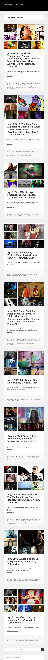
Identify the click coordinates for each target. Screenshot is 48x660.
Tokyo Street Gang (20, 155)
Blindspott (37, 579)
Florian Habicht (14, 340)
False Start (17, 274)
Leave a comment (12, 88)
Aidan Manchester (27, 83)
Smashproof (26, 215)
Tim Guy (31, 399)
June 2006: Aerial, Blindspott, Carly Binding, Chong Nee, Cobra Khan (23, 561)
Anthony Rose (19, 457)
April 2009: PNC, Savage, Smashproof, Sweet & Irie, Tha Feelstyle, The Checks (21, 195)
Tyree (39, 86)
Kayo (33, 152)
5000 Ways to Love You (14, 5)
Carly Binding (10, 580)
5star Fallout (27, 456)
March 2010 (19, 151)
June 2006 (21, 579)
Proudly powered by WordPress (14, 657)
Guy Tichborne (13, 520)
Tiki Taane (27, 399)
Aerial (26, 579)
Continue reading (12, 76)
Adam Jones (32, 456)
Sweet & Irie (31, 215)
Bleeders (24, 457)
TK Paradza (14, 155)
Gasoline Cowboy (23, 274)
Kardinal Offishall (30, 639)
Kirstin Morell (27, 340)
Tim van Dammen (16, 217)
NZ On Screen (27, 84)
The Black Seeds (23, 342)
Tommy (34, 399)
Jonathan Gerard (10, 459)
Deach (23, 152)
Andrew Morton (34, 83)
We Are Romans (28, 87)
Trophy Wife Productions (19, 522)
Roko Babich (9, 86)
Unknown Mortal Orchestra (13, 87)
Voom (29, 522)
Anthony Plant (34, 151)
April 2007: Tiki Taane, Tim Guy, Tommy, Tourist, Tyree (22, 381)
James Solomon (21, 399)
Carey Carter (33, 397)
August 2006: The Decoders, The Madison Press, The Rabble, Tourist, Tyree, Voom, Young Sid (23, 498)
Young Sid (34, 87)
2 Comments (11, 344)
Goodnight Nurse (31, 274)
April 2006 (21, 637)
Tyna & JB (31, 640)
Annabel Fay (13, 457)
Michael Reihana (13, 215)
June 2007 (20, 339)
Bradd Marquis (34, 273)
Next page (42, 649)
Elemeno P (9, 274)
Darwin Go (20, 152)
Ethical (13, 274)
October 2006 (20, 456)
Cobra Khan (35, 457)
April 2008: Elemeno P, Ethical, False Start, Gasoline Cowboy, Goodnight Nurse (23, 255)
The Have (18, 640)
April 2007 (20, 397)
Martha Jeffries (10, 581)
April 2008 (20, 273)
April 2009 (20, 214)
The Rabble (27, 343)
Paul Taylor (18, 520)
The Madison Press (31, 520)
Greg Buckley (28, 152)
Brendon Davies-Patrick (12, 152)
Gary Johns (33, 214)
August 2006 (19, 519)
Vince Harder (22, 87)
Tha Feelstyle (37, 215)
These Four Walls (22, 154)
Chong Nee (16, 580)
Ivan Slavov (15, 84)
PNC (19, 215)
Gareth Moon (21, 340)
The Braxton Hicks (31, 342)
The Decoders (24, 520)
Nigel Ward (36, 152)
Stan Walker (15, 86)
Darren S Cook (34, 519)
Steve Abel (11, 342)
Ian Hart (12, 639)
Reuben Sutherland (34, 84)
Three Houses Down (31, 154)
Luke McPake (33, 340)
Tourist (38, 399)
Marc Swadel (20, 84)
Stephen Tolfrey (15, 275)
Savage (21, 215)
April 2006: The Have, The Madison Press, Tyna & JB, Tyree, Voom (21, 620)
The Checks (9, 217)
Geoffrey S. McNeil (13, 399)
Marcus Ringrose (34, 580)
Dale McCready (27, 580)
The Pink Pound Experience (13, 154)
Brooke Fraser (30, 457)
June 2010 (19, 83)
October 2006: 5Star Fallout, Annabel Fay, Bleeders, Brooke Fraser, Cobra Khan (22, 439)
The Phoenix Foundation (23, 86)
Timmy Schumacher (33, 86)
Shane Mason (12, 640)
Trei (25, 155)
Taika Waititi (16, 342)
